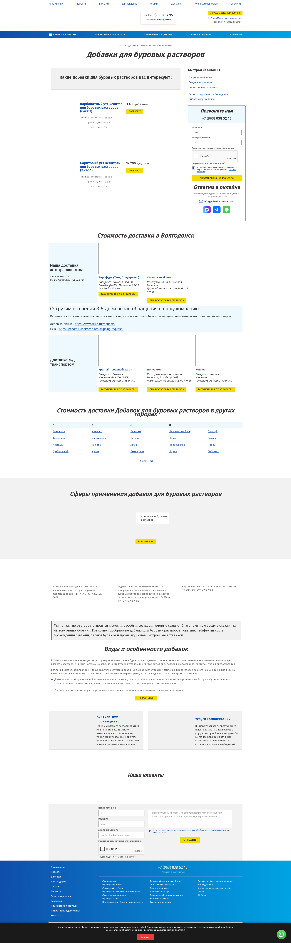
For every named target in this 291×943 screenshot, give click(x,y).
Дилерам (104, 4)
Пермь (173, 451)
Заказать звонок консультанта (217, 178)
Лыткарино (137, 451)
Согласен (145, 937)
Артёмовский (61, 451)
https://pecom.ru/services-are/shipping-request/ (91, 329)
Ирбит (95, 451)
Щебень (202, 895)
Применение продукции (158, 34)
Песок (201, 891)
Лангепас (135, 431)
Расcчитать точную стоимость (118, 294)
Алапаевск (59, 431)
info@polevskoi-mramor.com (227, 18)
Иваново (97, 431)
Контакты (236, 34)
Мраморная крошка (112, 884)
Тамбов (212, 438)
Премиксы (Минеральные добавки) (215, 881)
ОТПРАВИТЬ (190, 839)
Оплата (154, 4)
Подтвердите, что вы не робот (208, 163)
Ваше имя (197, 127)
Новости (81, 4)
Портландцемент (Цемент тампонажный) (122, 902)
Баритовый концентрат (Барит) (166, 881)
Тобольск (213, 451)
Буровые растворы (159, 898)
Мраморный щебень (112, 888)
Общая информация (200, 82)
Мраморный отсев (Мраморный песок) (121, 891)
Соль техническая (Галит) (163, 884)
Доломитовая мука (159, 888)
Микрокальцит (109, 881)
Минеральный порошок (114, 895)
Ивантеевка (99, 438)
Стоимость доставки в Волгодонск (208, 92)
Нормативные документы (110, 34)
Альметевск (60, 438)
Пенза (172, 438)
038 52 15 (158, 15)
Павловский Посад (180, 431)
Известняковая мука (160, 891)
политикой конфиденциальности (222, 167)
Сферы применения (200, 77)
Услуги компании (201, 34)
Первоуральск (177, 444)
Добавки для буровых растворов (166, 895)
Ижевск (96, 444)
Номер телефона (201, 137)
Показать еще (145, 541)
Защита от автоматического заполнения (213, 148)
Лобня (134, 444)
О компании (56, 4)
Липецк (134, 438)
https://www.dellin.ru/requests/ (95, 324)
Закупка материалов (206, 4)
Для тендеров (129, 4)
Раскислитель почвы (160, 902)
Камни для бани (205, 884)
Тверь (211, 444)
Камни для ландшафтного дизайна (215, 888)
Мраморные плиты (111, 898)
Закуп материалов (61, 896)
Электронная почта (108, 830)
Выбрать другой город (202, 96)
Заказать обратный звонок (225, 13)
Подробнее (135, 111)
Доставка (176, 4)
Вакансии (236, 4)
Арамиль (58, 444)
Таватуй (212, 431)
